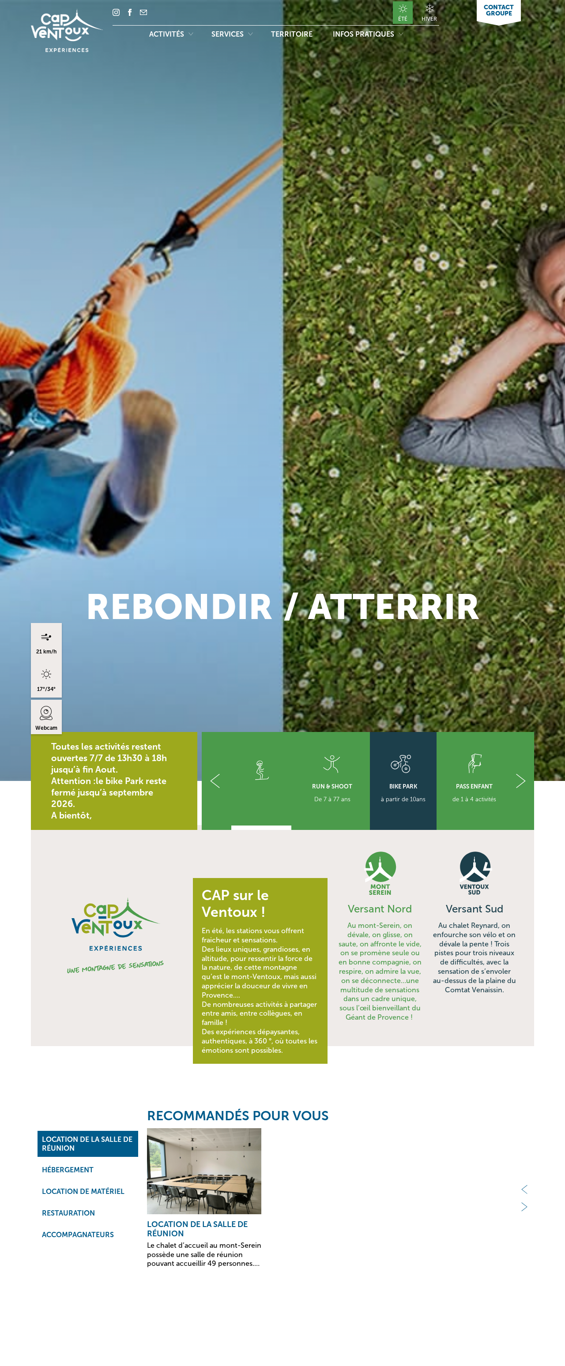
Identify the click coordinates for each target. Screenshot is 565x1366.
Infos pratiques (364, 34)
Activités (167, 34)
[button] (215, 781)
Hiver (429, 19)
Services (228, 34)
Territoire (292, 34)
